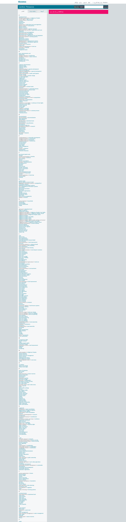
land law (21, 277)
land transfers (22, 310)
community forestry (23, 93)
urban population (23, 500)
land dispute (22, 263)
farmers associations (24, 161)
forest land (21, 169)
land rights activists (23, 295)
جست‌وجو (106, 7)
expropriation (22, 149)
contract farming (23, 105)
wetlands (21, 515)
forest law (21, 170)
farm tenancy (22, 158)
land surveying (22, 301)
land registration (23, 291)
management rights (23, 339)
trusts (20, 488)
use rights (21, 502)
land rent (21, 292)
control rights (22, 106)
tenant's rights (22, 475)
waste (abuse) (22, 508)
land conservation (23, 252)
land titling (21, 307)
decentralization (22, 116)
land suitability (22, 300)
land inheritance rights (24, 275)
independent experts (24, 211)
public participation (23, 404)
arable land (21, 45)
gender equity (22, 181)
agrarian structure (23, 28)
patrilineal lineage (23, 379)
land (20, 235)
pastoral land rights (23, 374)
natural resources (23, 354)
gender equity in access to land (26, 182)
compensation (22, 95)
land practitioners (23, 285)
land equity (21, 269)
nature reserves (22, 356)
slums (20, 444)
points (20, 387)
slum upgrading (22, 443)
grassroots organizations (24, 190)
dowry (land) (22, 131)
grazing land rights (23, 194)
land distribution (23, 265)
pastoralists (21, 377)
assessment (21, 48)
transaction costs (23, 486)
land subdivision (23, 299)
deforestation (22, 119)
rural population (22, 434)
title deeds (21, 483)
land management (23, 279)
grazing (20, 192)
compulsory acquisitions (24, 96)
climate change (22, 74)
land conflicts (22, 251)
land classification (23, 246)
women (20, 517)
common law (22, 83)
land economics (22, 267)
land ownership (22, 282)
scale (20, 438)
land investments (23, 276)
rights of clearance (23, 426)
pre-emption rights (23, 390)
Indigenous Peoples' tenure (25, 219)
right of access (22, 421)
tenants (20, 476)
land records (22, 288)
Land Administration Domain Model (27, 240)
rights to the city (23, 427)
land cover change (23, 256)
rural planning (22, 433)
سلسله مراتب (32, 11)
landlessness (22, 323)
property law (22, 399)
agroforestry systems (24, 38)
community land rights (24, 94)
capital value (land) (23, 72)
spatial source (22, 452)
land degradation (23, 259)
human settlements (23, 204)
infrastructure (22, 227)
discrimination (22, 127)
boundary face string (24, 60)
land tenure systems (23, 306)
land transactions (23, 309)
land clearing (22, 248)
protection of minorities (24, 402)
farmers (21, 159)
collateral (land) (22, 80)
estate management (23, 146)
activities (21, 21)
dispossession (22, 129)
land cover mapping (23, 257)
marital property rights (24, 343)
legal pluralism (22, 330)
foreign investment (23, 167)
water (20, 511)
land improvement (23, 272)
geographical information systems (27, 185)
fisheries (21, 165)
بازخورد (85, 2)
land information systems (25, 274)
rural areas (21, 431)
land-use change (23, 318)
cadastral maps (22, 65)
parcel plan (21, 371)
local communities (23, 336)
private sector (22, 395)
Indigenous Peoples (23, 215)
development (22, 124)
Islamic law (21, 232)
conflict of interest (23, 100)
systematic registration (24, 469)
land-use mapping (23, 319)
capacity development (24, 70)
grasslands (21, 189)
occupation (21, 364)
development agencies (24, 125)
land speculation (23, 297)
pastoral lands (22, 376)
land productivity (23, 286)
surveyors (21, 463)
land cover (21, 255)
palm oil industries (23, 370)
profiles (20, 396)
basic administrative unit (25, 53)
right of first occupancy (24, 422)
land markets (22, 280)
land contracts (22, 254)
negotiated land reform (24, 357)
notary (20, 361)
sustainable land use (24, 468)
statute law (21, 459)
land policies (22, 283)
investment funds (23, 231)
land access (21, 236)
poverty (20, 389)
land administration (23, 239)
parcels (20, 372)
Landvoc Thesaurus (26, 7)
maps (20, 342)
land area (21, 243)
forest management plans (25, 171)
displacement (22, 128)
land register (22, 290)
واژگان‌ (76, 2)
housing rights (22, 203)
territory (21, 482)
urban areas (21, 495)
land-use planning (23, 321)
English (81, 7)
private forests (22, 392)
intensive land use (23, 230)
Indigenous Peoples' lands (25, 218)
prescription (21, 391)
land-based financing (24, 317)
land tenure (21, 304)
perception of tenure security (26, 381)
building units (22, 61)
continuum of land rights (24, 104)
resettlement (22, 415)
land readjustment (23, 287)
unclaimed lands (23, 493)
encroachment (22, 143)
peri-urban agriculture (24, 382)
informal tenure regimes (24, 226)
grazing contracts (23, 193)
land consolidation (23, 253)
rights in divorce (22, 425)
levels (20, 331)
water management (23, 512)
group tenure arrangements (25, 196)
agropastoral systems (24, 40)
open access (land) (23, 365)
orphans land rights (23, 366)
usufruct (21, 503)
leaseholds (21, 327)
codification (21, 79)
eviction (21, 147)
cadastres (21, 68)
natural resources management (26, 355)
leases (20, 328)
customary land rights (24, 109)
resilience (21, 418)
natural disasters (23, 353)
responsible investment (24, 420)
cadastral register (23, 67)
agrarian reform (22, 26)
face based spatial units (24, 154)
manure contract (23, 341)
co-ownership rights (23, 76)
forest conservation (23, 168)
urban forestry (22, 496)
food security (22, 166)
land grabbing (22, 271)
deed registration (23, 118)
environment (22, 144)
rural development (23, 432)
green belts (21, 195)
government (21, 187)
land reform (21, 289)
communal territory (23, 92)
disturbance (21, 130)
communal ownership (24, 91)
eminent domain (23, 142)
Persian (105, 2)
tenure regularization (24, 478)
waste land (21, 509)
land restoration (22, 293)
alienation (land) (23, 43)
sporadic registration (24, 454)
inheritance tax (22, 228)
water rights (21, 514)
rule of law (21, 430)
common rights (22, 85)
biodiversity (21, 54)
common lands (22, 82)
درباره (80, 2)
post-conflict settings (24, 388)
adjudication (22, 22)
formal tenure (22, 176)
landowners (21, 325)
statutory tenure (22, 460)
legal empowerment (23, 329)
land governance (23, 270)
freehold (21, 177)
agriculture (21, 37)
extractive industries (24, 150)
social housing (22, 450)
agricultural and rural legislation (26, 32)
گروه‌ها (42, 11)
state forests (22, 456)
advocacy (21, 23)
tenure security (22, 479)
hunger (20, 205)
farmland (21, 164)
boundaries (21, 57)
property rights (22, 400)
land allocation (22, 241)
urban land (21, 497)
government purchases (24, 188)
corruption (21, 107)
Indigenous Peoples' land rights (26, 216)
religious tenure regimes (24, 411)
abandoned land (22, 17)
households (21, 202)
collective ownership (24, 81)
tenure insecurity (23, 477)
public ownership (23, 403)
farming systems (23, 163)
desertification (22, 122)
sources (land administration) (26, 451)
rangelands (21, 408)
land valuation (22, 315)
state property (22, 458)
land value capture (23, 316)
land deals (21, 258)
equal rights (21, 145)
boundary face (22, 59)
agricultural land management (26, 34)
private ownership (23, 393)
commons (21, 87)
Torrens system (22, 484)
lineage (20, 333)
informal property (23, 224)
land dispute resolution (24, 264)
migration (21, 346)
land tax (21, 303)
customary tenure (23, 112)
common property (23, 84)
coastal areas (22, 77)
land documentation (23, 266)
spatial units (22, 453)
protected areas (22, 401)
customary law (22, 111)
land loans (21, 278)
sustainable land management (26, 467)
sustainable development (25, 464)
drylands (21, 134)
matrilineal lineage (23, 344)
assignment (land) (23, 49)
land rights (21, 294)
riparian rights (22, 428)
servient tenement (23, 442)
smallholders (22, 448)
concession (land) (23, 98)
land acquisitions (23, 238)
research (21, 413)
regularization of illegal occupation (27, 410)
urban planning (22, 498)
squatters (21, 455)
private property (22, 394)
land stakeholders (23, 298)
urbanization (22, 501)
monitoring (21, 348)
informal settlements (24, 225)
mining (20, 347)
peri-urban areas (23, 383)
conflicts (21, 102)
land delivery (22, 260)
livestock (21, 334)
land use (21, 311)
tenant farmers (22, 474)
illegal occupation (23, 210)
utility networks (22, 504)
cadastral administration (24, 64)
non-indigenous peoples (24, 358)
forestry (21, 174)
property (21, 397)
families (21, 155)
